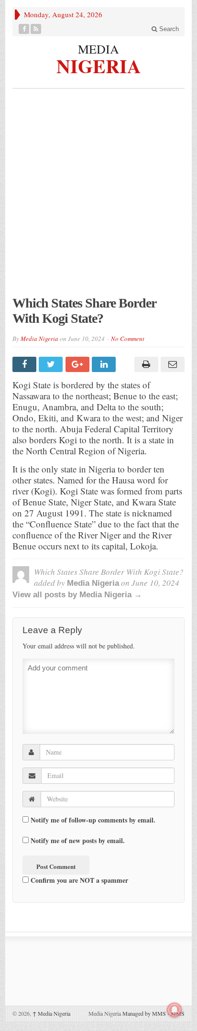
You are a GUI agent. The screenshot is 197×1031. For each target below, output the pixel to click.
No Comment (127, 338)
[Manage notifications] (174, 1010)
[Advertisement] (98, 197)
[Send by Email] (171, 364)
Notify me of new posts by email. (78, 840)
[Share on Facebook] (25, 364)
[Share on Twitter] (52, 364)
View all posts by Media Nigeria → (77, 594)
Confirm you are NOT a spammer (78, 880)
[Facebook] (24, 28)
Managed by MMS (144, 1013)
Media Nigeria (39, 338)
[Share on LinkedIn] (105, 364)
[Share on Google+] (79, 364)
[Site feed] (36, 28)
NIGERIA (98, 65)
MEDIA (98, 49)
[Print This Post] (144, 364)
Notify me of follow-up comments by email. (93, 820)
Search (168, 29)
